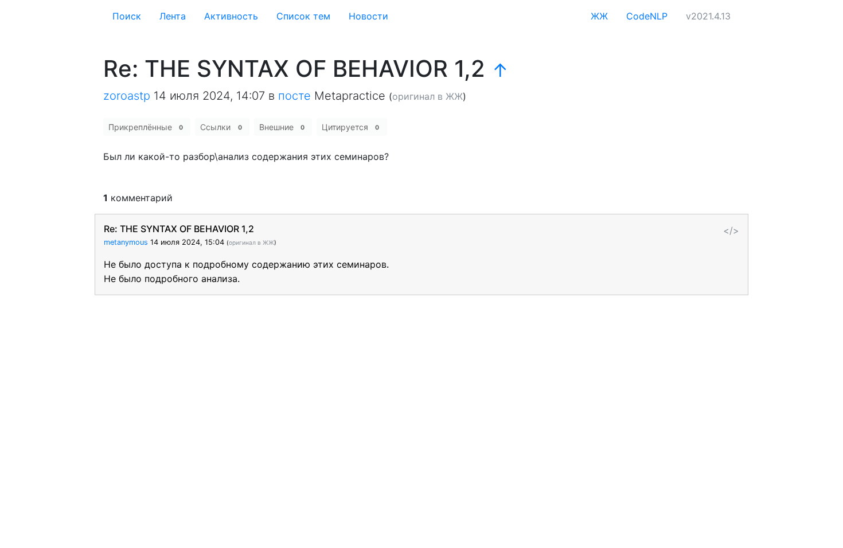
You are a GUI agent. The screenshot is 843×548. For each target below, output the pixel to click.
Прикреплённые (145, 127)
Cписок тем (303, 16)
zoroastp (126, 96)
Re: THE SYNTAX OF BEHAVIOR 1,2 (179, 228)
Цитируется (350, 127)
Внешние (282, 127)
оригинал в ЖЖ (427, 96)
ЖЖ (599, 16)
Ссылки (220, 127)
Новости (368, 16)
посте (294, 96)
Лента (172, 16)
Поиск (126, 16)
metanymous (126, 242)
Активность (231, 16)
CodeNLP (647, 16)
